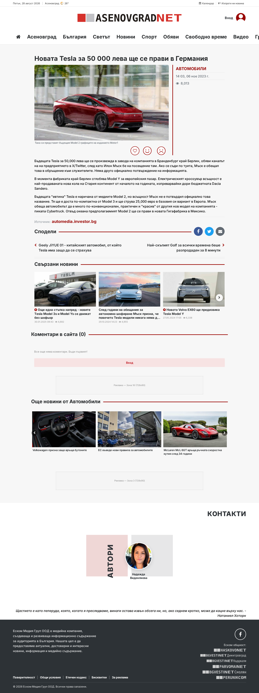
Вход (229, 17)
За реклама (120, 677)
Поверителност (24, 677)
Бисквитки (99, 677)
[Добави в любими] (135, 150)
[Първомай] (229, 666)
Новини (126, 37)
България (74, 37)
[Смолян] (224, 672)
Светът (101, 37)
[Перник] (231, 677)
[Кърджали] (226, 661)
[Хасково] (230, 650)
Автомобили (191, 68)
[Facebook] (240, 634)
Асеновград (41, 37)
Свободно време (206, 37)
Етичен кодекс (76, 677)
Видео (241, 37)
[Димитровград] (223, 655)
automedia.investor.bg (74, 221)
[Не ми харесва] (163, 150)
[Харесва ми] (149, 150)
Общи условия (50, 677)
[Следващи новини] (219, 297)
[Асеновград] (129, 18)
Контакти (226, 514)
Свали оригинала (48, 69)
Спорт (149, 37)
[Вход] (241, 18)
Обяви (171, 37)
